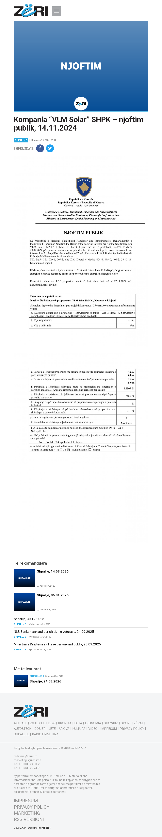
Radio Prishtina (45, 734)
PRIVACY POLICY (31, 807)
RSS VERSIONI (29, 819)
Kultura (78, 729)
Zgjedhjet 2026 (42, 723)
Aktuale (20, 723)
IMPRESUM (26, 801)
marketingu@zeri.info (27, 760)
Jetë (52, 729)
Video (92, 729)
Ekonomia (93, 723)
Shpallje (21, 140)
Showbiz (111, 723)
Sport (126, 723)
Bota (78, 723)
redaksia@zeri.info (25, 756)
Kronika (64, 723)
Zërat (138, 723)
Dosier (39, 729)
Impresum (108, 729)
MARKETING (27, 813)
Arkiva (64, 729)
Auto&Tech (22, 729)
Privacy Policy (132, 729)
